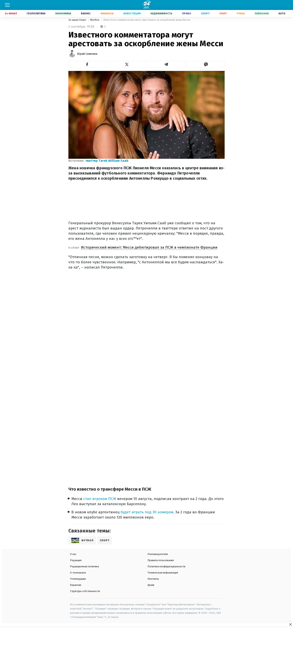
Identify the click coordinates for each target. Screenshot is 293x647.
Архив (150, 584)
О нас (73, 554)
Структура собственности (85, 591)
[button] (87, 64)
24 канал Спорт (77, 20)
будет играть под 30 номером (147, 512)
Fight (223, 13)
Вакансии (75, 584)
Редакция (76, 560)
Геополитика (36, 13)
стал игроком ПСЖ (100, 498)
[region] (146, 637)
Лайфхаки (262, 13)
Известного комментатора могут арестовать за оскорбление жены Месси (146, 20)
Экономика (63, 13)
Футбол (95, 20)
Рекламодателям (157, 554)
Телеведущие (78, 578)
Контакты (153, 578)
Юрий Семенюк (87, 54)
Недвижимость (161, 13)
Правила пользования (160, 560)
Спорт (205, 13)
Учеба (241, 13)
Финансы (107, 13)
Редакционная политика (84, 566)
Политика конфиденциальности (166, 566)
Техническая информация (162, 572)
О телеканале (78, 572)
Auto (281, 13)
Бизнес (86, 13)
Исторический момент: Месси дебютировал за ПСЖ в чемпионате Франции (149, 247)
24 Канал (11, 13)
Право (186, 13)
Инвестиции (132, 13)
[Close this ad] (290, 624)
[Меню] (7, 5)
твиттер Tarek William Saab (106, 161)
